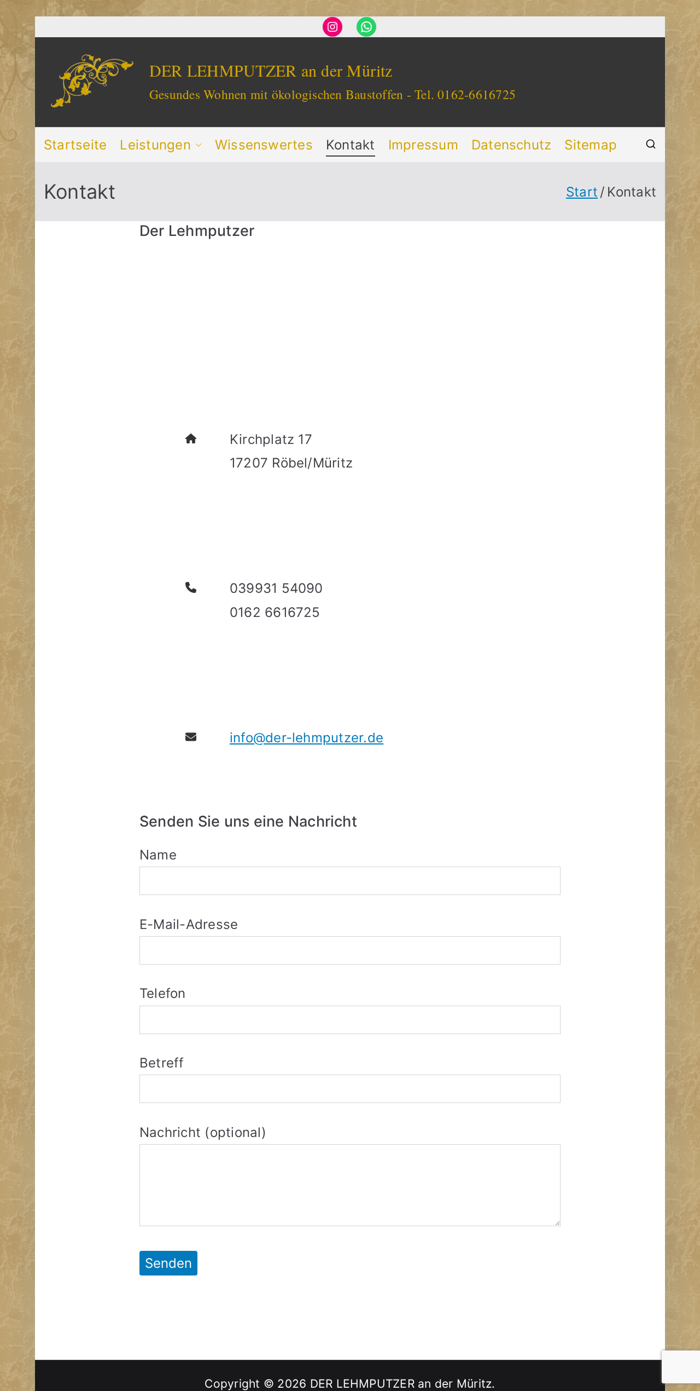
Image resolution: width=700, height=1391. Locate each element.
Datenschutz (511, 145)
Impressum (423, 145)
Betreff (161, 1063)
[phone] (191, 587)
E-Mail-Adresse (188, 924)
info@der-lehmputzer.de (306, 738)
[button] (196, 145)
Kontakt (350, 145)
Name (158, 855)
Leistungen (155, 145)
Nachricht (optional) (202, 1132)
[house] (191, 438)
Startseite (75, 145)
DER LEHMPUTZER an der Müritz (271, 70)
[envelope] (191, 737)
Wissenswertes (264, 145)
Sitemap (590, 145)
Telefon (162, 993)
